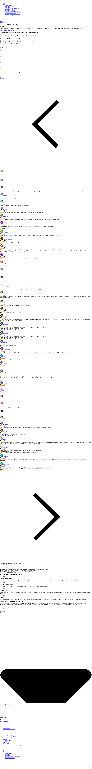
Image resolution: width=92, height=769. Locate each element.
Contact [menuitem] (4, 767)
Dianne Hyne (5, 232)
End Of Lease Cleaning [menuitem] (9, 762)
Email (1, 610)
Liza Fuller (5, 418)
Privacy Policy (5, 741)
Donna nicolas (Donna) (7, 262)
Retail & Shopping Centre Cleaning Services (12, 8)
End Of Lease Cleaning (9, 15)
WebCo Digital (12, 746)
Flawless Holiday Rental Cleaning (10, 13)
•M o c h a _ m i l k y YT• (7, 447)
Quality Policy (5, 739)
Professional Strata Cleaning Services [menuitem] (11, 754)
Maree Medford (5, 246)
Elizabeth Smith (5, 396)
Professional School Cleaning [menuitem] (10, 758)
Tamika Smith (5, 390)
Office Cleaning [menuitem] (7, 755)
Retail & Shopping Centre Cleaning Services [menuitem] (12, 756)
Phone (1, 611)
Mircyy (4, 302)
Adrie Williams (5, 324)
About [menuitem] (4, 764)
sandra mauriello (6, 464)
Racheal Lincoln (6, 371)
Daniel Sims (5, 223)
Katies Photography (6, 286)
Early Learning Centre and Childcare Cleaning (12, 14)
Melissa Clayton (6, 363)
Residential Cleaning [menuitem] (8, 753)
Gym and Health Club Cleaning (10, 9)
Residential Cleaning (8, 5)
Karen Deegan (5, 424)
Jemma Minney (5, 383)
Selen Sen (4, 171)
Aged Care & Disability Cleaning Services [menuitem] (12, 763)
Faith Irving (5, 180)
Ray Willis (5, 209)
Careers (4, 18)
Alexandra (5, 342)
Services (4, 4)
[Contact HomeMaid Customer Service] (0, 1)
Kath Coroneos (5, 269)
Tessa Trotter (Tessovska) (7, 239)
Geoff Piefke (5, 195)
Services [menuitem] (4, 752)
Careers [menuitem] (4, 766)
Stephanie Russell (6, 216)
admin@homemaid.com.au (4, 721)
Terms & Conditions (6, 743)
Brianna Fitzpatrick (6, 316)
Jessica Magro (5, 356)
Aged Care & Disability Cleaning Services (10, 737)
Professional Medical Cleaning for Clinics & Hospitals (14, 12)
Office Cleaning (7, 7)
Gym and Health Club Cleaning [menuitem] (10, 757)
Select (1, 612)
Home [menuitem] (4, 750)
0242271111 (2, 22)
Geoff (4, 202)
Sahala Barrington (6, 412)
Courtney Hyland (6, 309)
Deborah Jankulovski (6, 349)
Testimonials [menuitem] (5, 765)
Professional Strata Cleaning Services (11, 6)
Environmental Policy (6, 742)
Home (4, 3)
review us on (2, 78)
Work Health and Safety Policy (8, 740)
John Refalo (5, 293)
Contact (4, 19)
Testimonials (5, 17)
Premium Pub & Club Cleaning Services (11, 11)
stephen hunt (5, 439)
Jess (3, 255)
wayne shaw (5, 431)
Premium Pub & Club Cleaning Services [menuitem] (11, 759)
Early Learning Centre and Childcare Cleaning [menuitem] (12, 761)
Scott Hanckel (5, 456)
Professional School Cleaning (10, 10)
